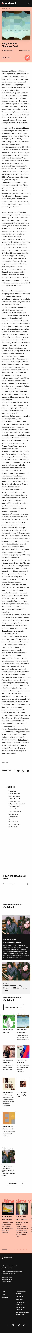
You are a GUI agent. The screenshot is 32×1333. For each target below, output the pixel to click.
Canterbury (6, 639)
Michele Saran (7, 57)
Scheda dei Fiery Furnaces (11, 884)
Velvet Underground (19, 359)
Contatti (4, 1294)
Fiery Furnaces (22, 123)
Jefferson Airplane (11, 180)
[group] (8, 1218)
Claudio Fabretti (7, 1268)
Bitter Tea (22, 740)
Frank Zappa (7, 631)
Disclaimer (19, 1296)
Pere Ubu (5, 596)
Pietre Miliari (6, 8)
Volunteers (6, 182)
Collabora (5, 1297)
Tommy (5, 446)
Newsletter (19, 1299)
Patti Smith (17, 174)
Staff (3, 1291)
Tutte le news (12, 1183)
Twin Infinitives (18, 620)
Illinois (8, 688)
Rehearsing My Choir (10, 737)
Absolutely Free (21, 628)
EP (23, 147)
